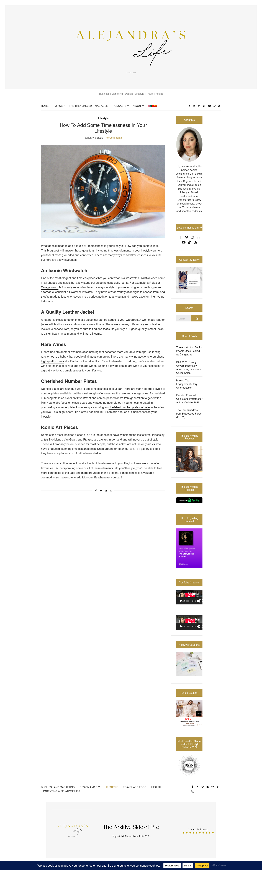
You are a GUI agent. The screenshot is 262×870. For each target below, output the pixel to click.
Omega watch (49, 287)
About (137, 106)
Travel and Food (134, 787)
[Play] (181, 601)
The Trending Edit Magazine (88, 106)
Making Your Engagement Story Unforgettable (186, 384)
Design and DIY (90, 787)
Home (44, 106)
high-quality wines (52, 361)
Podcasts (119, 106)
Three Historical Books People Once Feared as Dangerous (189, 350)
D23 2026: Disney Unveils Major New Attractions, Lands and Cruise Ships (189, 367)
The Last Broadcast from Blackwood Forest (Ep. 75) (189, 413)
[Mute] (199, 601)
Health (156, 787)
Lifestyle (103, 118)
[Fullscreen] (201, 601)
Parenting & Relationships (61, 791)
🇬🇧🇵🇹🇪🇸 (152, 106)
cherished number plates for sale (129, 407)
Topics (58, 106)
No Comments (114, 137)
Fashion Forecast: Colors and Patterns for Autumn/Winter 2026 (189, 398)
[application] (189, 597)
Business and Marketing (58, 787)
